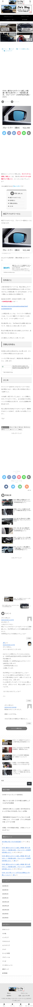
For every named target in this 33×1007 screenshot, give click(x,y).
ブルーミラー (14, 429)
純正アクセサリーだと (15, 197)
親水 (21, 429)
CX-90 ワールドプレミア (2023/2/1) (12, 794)
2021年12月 (5, 902)
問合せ (9, 993)
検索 (2, 780)
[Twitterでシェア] (4, 133)
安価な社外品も (14, 203)
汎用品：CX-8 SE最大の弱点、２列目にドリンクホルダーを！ (16, 829)
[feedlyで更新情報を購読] (20, 487)
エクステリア (6, 427)
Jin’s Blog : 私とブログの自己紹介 (11, 841)
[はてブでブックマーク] (14, 133)
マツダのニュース (7, 965)
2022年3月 (5, 890)
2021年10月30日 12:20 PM (7, 620)
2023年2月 (5, 886)
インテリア (5, 937)
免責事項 (9, 995)
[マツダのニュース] (25, 37)
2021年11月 (5, 905)
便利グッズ (5, 969)
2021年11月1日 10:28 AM (10, 707)
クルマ (4, 949)
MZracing (28, 427)
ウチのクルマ (6, 941)
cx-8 (13, 427)
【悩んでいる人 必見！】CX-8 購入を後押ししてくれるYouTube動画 (16, 802)
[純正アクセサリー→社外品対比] (8, 27)
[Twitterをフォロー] (13, 487)
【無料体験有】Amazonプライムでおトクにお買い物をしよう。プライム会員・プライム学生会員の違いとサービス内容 (16, 819)
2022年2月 (5, 894)
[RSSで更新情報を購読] (27, 487)
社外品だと (12, 200)
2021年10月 (5, 909)
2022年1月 (5, 898)
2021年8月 (5, 917)
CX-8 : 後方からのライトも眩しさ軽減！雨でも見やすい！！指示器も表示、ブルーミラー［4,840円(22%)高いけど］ (16, 850)
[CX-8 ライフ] (8, 37)
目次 (15, 193)
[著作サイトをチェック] (6, 487)
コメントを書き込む (16, 728)
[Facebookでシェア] (9, 133)
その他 (4, 933)
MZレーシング (6, 429)
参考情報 (4, 973)
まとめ (11, 206)
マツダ (4, 961)
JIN (4, 642)
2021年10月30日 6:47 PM (9, 645)
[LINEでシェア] (24, 133)
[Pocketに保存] (19, 133)
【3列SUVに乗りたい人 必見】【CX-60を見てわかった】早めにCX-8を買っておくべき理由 (16, 810)
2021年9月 (5, 913)
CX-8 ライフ (5, 929)
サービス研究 (6, 953)
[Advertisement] (16, 69)
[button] (29, 133)
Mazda (21, 427)
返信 (29, 638)
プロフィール (6, 957)
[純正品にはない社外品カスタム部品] (25, 27)
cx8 (17, 427)
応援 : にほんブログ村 (24, 995)
